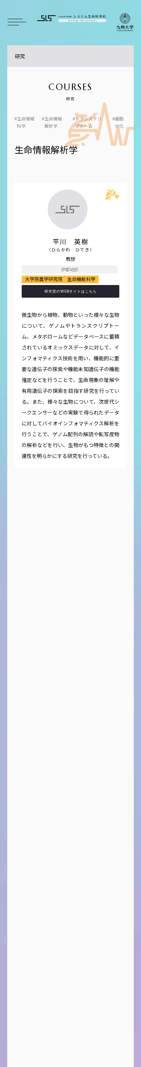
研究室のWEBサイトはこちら (70, 291)
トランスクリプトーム (88, 122)
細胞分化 (119, 122)
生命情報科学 (25, 122)
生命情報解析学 (53, 122)
